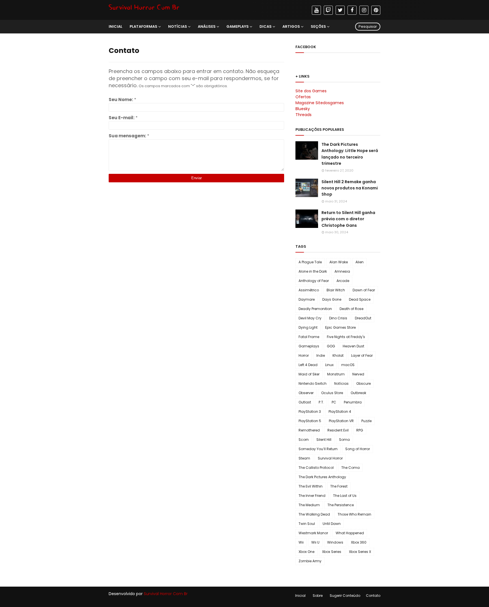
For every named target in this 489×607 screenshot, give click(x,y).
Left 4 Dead (308, 364)
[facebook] (352, 10)
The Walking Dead (314, 514)
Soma (344, 439)
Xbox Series (331, 551)
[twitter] (340, 10)
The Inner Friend (312, 495)
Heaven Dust (353, 346)
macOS (348, 364)
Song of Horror (357, 448)
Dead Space (359, 299)
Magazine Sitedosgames (319, 103)
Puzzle (366, 420)
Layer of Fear (362, 355)
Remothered (309, 430)
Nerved (358, 374)
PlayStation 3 (310, 411)
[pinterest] (375, 10)
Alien (359, 262)
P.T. (321, 402)
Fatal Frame (309, 336)
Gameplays (309, 346)
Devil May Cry (310, 318)
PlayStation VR (341, 420)
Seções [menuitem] (318, 26)
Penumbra (353, 402)
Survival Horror (330, 458)
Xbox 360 (358, 542)
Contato (373, 595)
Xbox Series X (360, 551)
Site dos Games (311, 91)
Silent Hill (323, 439)
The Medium (309, 505)
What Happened (350, 533)
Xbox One (306, 551)
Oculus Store (332, 392)
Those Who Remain (354, 514)
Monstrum (336, 374)
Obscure (363, 383)
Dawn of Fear (364, 290)
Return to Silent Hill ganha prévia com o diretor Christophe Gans (348, 219)
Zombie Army (310, 561)
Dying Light (308, 327)
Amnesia (342, 271)
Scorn (304, 439)
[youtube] (316, 10)
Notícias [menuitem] (177, 26)
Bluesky (302, 109)
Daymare (307, 299)
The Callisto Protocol (316, 467)
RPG (359, 430)
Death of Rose (351, 308)
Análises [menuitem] (207, 26)
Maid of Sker (309, 374)
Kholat (338, 355)
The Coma (350, 467)
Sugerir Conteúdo (345, 595)
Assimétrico (309, 290)
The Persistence (340, 505)
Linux (329, 364)
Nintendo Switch (313, 383)
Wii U (315, 542)
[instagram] (363, 10)
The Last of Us (345, 495)
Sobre (318, 595)
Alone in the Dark (313, 271)
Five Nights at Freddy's (346, 336)
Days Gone (331, 299)
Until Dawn (332, 523)
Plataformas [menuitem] (143, 26)
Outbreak (358, 392)
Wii (301, 542)
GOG (331, 346)
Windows (335, 542)
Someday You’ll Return (318, 448)
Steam (304, 458)
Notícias (341, 383)
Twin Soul (307, 523)
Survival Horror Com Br (166, 594)
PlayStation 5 (310, 420)
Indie (320, 355)
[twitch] (328, 10)
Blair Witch (336, 290)
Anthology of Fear (314, 280)
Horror (304, 355)
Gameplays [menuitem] (237, 26)
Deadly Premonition (315, 308)
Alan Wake (338, 262)
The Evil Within (311, 486)
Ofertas (303, 97)
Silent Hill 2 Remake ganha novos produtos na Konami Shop (349, 188)
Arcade (342, 280)
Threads (303, 114)
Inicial (300, 595)
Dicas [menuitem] (265, 26)
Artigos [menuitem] (291, 26)
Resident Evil (338, 430)
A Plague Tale (310, 262)
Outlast (305, 402)
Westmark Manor (313, 533)
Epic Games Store (340, 327)
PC (334, 402)
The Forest (339, 486)
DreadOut (363, 318)
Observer (306, 392)
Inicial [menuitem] (115, 26)
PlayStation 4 (340, 411)
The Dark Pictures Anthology (322, 477)
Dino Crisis (338, 318)
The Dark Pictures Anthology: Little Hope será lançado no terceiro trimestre (349, 154)
